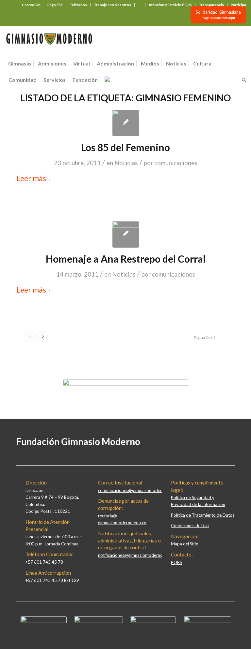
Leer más (31, 178)
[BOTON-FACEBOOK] (44, 621)
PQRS (176, 562)
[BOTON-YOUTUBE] (153, 621)
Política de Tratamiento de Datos (202, 515)
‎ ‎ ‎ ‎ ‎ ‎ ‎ (140, 5)
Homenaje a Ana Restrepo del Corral (126, 259)
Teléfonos (78, 5)
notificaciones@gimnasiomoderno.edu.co (137, 555)
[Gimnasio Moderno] (49, 40)
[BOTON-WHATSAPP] (207, 621)
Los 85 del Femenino (125, 147)
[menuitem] (31, 5)
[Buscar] (242, 80)
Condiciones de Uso (190, 525)
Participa (238, 5)
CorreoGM (31, 5)
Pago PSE (55, 5)
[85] (125, 123)
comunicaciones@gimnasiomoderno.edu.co (139, 490)
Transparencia (211, 5)
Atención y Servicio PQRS (170, 5)
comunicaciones (175, 162)
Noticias (126, 162)
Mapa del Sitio (184, 543)
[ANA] (125, 234)
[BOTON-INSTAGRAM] (98, 621)
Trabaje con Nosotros (112, 5)
